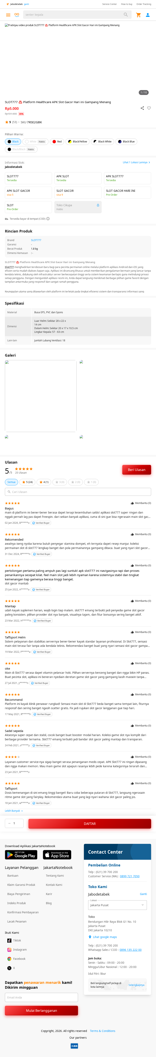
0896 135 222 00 (131, 950)
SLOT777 (36, 240)
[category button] (8, 15)
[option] (78, 60)
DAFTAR (90, 823)
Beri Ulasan (136, 469)
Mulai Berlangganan (41, 1010)
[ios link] (57, 855)
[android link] (21, 855)
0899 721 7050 (130, 876)
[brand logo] (17, 15)
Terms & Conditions (102, 1031)
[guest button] (147, 15)
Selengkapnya (136, 985)
